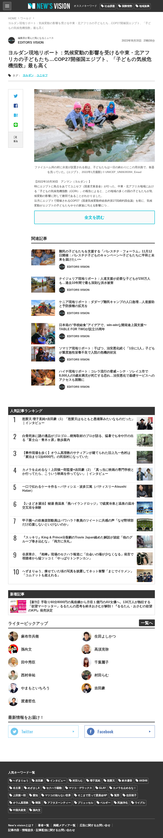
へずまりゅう (20, 780)
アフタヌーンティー (59, 802)
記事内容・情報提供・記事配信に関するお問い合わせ (41, 830)
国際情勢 (127, 6)
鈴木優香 (127, 780)
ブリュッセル (85, 802)
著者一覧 (43, 825)
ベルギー (105, 802)
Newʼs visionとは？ (21, 825)
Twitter (27, 731)
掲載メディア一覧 (64, 825)
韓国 (38, 802)
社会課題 (110, 6)
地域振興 (144, 6)
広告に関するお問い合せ (95, 825)
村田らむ (78, 780)
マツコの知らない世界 (58, 795)
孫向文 (37, 810)
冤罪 (116, 795)
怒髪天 (111, 780)
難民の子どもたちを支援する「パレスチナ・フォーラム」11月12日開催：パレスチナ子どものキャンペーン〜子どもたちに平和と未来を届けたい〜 (106, 255)
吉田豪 (39, 780)
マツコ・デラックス (80, 787)
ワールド (25, 18)
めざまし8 (33, 787)
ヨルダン (28, 75)
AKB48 (143, 780)
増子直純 (95, 780)
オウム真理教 (20, 802)
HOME (12, 18)
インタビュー (58, 780)
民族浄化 (122, 802)
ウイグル (140, 802)
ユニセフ (42, 75)
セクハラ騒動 (54, 787)
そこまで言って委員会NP (92, 795)
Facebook (105, 731)
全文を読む (94, 217)
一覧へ (147, 623)
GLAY (102, 787)
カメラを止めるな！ (124, 787)
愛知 (35, 795)
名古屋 (17, 787)
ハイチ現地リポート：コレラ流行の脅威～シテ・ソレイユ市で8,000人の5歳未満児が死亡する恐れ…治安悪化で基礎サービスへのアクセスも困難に (107, 375)
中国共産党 (19, 810)
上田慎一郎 (19, 795)
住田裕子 (131, 795)
